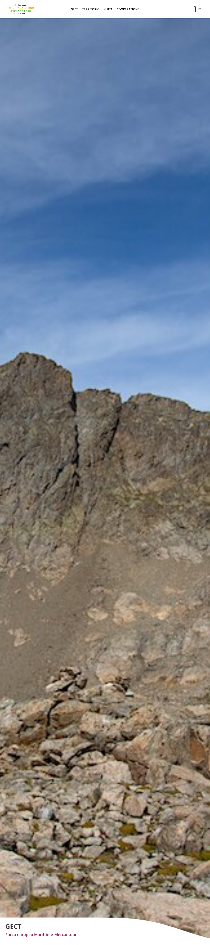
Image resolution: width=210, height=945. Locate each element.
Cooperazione (128, 9)
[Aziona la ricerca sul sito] (195, 9)
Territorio (91, 9)
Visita (108, 9)
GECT (74, 9)
